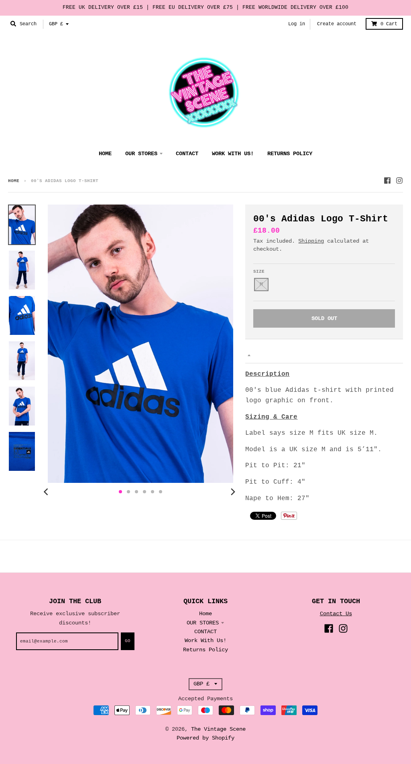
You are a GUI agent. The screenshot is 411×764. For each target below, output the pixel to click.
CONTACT (205, 631)
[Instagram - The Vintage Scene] (399, 180)
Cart (388, 24)
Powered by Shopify (205, 738)
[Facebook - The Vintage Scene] (387, 180)
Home (13, 180)
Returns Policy (205, 649)
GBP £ (56, 24)
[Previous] (47, 492)
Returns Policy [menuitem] (289, 153)
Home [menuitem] (105, 153)
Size (259, 271)
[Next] (232, 492)
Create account (336, 24)
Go (127, 640)
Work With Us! (205, 640)
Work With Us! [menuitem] (233, 153)
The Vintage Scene (218, 729)
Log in (296, 24)
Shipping (311, 241)
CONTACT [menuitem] (187, 153)
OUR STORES (203, 623)
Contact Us (336, 613)
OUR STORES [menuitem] (141, 153)
